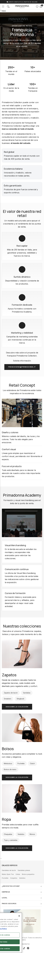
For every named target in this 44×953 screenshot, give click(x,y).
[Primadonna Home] (22, 6)
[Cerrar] (19, 916)
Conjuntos (13, 878)
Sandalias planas (24, 870)
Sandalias (26, 693)
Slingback (20, 699)
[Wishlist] (37, 6)
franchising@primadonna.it (22, 367)
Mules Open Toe (8, 874)
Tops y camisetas (10, 840)
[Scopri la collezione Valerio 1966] (22, 921)
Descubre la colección (17, 707)
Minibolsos (8, 763)
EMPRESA (6, 892)
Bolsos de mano (10, 769)
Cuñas (18, 874)
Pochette (21, 763)
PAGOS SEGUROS (9, 903)
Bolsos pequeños (28, 874)
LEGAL (4, 898)
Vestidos (21, 834)
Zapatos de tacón (11, 693)
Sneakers (7, 699)
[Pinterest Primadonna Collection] (28, 948)
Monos (32, 834)
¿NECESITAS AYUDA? (11, 886)
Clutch (32, 763)
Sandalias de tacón (9, 870)
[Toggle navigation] (3, 6)
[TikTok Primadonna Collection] (24, 948)
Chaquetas (8, 834)
